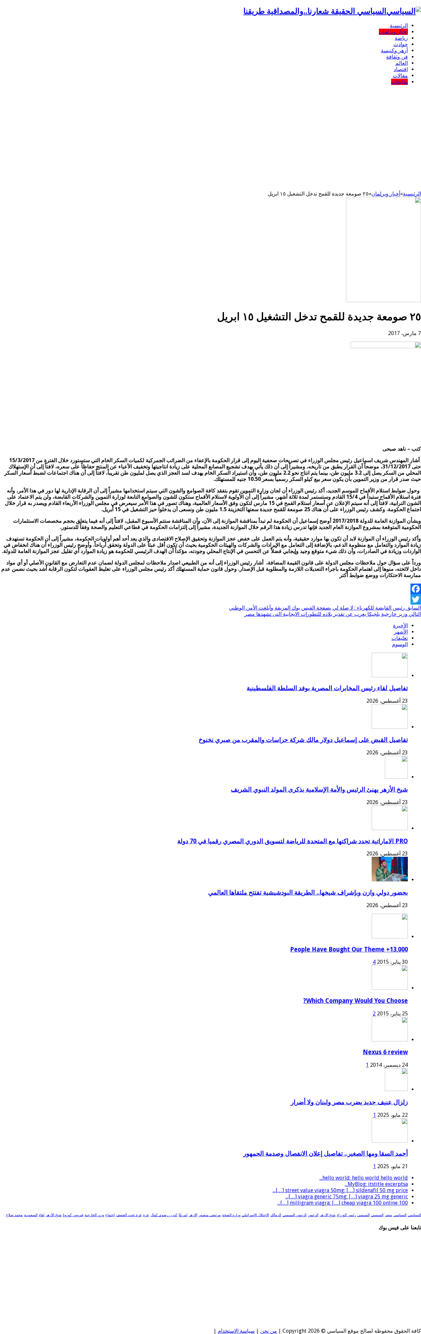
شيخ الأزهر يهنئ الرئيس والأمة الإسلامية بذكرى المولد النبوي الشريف (319, 789)
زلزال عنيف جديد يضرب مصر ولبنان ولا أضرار (349, 1102)
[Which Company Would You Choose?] (390, 988)
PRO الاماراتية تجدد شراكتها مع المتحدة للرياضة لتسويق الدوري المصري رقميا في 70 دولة (292, 841)
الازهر (193, 1215)
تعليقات (399, 638)
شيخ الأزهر (54, 1215)
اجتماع (110, 1215)
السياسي (414, 1215)
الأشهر (401, 632)
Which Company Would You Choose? (355, 1000)
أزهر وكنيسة (394, 50)
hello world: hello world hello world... (363, 1178)
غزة (146, 1215)
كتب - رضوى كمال (163, 1215)
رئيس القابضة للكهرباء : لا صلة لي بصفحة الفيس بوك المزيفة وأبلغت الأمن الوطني (325, 608)
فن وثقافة (397, 57)
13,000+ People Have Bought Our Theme (349, 949)
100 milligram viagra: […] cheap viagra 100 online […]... (342, 1203)
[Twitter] (210, 599)
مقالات (400, 75)
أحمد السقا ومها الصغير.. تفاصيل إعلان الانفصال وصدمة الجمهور (325, 1153)
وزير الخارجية (94, 1215)
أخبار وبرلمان (393, 32)
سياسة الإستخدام (236, 1331)
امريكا (183, 1215)
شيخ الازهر (327, 1215)
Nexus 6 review (385, 1052)
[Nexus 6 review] (390, 1039)
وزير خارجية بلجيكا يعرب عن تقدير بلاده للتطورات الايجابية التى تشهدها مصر (332, 614)
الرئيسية (399, 25)
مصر (388, 1215)
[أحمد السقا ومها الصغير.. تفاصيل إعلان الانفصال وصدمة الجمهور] (390, 1141)
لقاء (41, 1215)
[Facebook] (210, 589)
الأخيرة (400, 625)
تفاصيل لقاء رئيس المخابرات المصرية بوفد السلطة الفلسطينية (327, 688)
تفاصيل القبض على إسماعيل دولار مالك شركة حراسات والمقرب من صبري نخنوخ (303, 739)
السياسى (400, 1215)
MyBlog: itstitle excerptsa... (376, 1184)
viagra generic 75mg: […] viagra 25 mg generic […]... (346, 1196)
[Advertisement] (210, 136)
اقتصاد (401, 69)
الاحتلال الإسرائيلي (255, 1215)
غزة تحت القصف (129, 1215)
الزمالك (275, 1215)
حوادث (400, 44)
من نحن (268, 1331)
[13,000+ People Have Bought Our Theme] (390, 936)
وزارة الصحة (231, 1215)
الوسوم (400, 644)
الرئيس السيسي (295, 1215)
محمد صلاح (14, 1215)
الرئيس (313, 1215)
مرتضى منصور (210, 1215)
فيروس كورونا (73, 1215)
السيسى (363, 1215)
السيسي (377, 1215)
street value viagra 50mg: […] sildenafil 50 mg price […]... (340, 1190)
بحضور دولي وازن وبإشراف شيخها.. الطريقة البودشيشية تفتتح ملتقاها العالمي (308, 892)
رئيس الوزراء (346, 1215)
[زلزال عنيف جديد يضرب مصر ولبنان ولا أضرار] (396, 1089)
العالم (401, 63)
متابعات (399, 82)
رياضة (401, 38)
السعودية (30, 1215)
